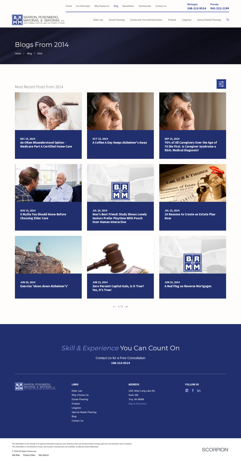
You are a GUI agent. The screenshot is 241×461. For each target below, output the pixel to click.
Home (69, 6)
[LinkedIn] (199, 390)
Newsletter (128, 6)
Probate (76, 403)
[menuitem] (16, 455)
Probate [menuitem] (172, 19)
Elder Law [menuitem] (98, 19)
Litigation (76, 408)
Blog (116, 6)
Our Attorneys (83, 6)
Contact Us (160, 6)
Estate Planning (80, 399)
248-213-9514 (196, 8)
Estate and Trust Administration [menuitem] (146, 19)
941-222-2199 (219, 8)
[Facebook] (193, 390)
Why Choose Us (101, 6)
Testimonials (144, 6)
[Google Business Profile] (187, 390)
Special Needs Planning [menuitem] (209, 19)
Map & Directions (137, 403)
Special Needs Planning (84, 412)
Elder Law (77, 391)
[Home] (38, 20)
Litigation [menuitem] (186, 19)
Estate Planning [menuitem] (117, 19)
